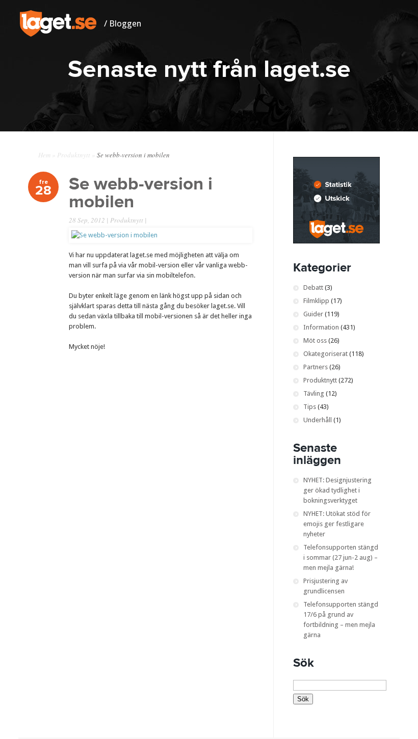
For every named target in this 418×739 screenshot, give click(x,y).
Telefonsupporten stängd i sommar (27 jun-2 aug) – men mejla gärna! (340, 557)
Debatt (313, 287)
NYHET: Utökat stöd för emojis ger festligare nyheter (337, 524)
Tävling (313, 393)
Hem (44, 154)
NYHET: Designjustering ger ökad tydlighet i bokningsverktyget (337, 490)
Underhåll (317, 420)
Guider (313, 314)
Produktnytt (73, 154)
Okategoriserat (325, 354)
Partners (315, 367)
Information (321, 327)
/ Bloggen (122, 23)
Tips (309, 406)
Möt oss (315, 340)
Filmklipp (316, 301)
